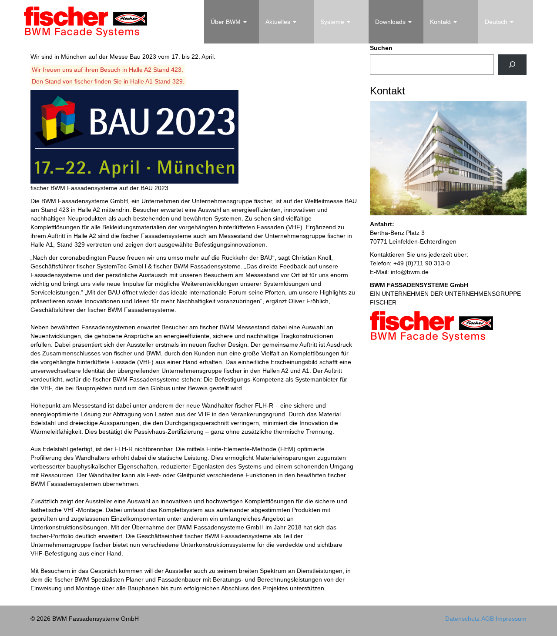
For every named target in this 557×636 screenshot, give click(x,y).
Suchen (381, 47)
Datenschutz (462, 618)
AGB (487, 618)
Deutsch (497, 21)
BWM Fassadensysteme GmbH (85, 22)
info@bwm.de (410, 271)
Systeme (333, 21)
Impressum (511, 618)
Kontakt (441, 21)
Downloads (391, 21)
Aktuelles (278, 21)
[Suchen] (512, 64)
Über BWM (226, 21)
